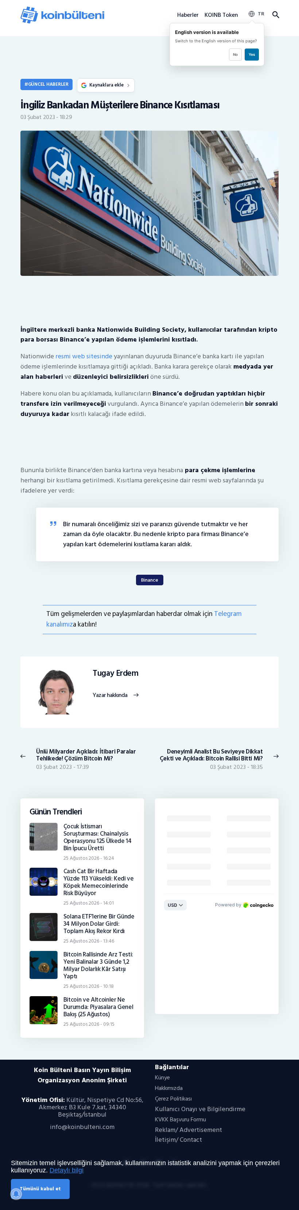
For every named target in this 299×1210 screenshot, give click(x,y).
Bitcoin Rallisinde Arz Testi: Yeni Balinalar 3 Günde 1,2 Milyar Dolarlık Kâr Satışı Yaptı (98, 965)
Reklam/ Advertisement (188, 1130)
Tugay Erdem (115, 673)
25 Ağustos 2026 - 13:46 (88, 941)
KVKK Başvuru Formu (180, 1119)
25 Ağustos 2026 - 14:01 (88, 903)
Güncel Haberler (48, 84)
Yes (252, 54)
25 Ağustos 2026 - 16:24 (88, 858)
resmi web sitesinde (83, 356)
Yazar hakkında (110, 695)
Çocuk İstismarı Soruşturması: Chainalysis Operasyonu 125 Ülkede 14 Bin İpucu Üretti (97, 837)
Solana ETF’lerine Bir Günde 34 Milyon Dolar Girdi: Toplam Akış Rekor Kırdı (99, 924)
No (235, 54)
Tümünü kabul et (40, 1188)
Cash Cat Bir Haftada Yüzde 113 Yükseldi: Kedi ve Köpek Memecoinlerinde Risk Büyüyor (98, 882)
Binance (149, 580)
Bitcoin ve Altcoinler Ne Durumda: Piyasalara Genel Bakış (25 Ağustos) (98, 1007)
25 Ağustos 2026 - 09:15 (88, 1024)
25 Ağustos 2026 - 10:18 (88, 986)
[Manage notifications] (16, 1194)
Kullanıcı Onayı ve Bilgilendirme (200, 1109)
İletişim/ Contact (178, 1139)
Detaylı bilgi (67, 1170)
